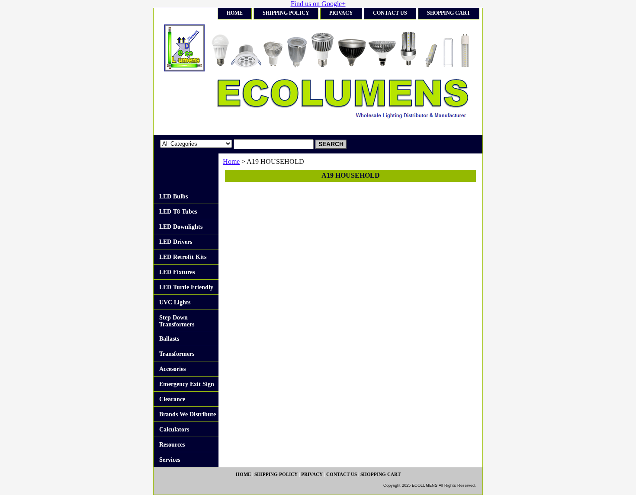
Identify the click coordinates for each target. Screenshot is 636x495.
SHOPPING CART (448, 13)
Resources (172, 444)
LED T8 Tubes (178, 211)
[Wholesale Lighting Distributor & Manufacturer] (262, 77)
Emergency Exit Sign (186, 384)
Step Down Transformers (176, 321)
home (235, 13)
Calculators (174, 429)
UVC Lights (174, 302)
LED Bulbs (173, 196)
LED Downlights (180, 227)
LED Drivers (175, 242)
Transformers (176, 354)
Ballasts (169, 338)
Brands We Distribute (187, 414)
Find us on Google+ (318, 3)
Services (169, 460)
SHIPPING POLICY (286, 13)
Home (231, 161)
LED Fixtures (177, 272)
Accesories (172, 369)
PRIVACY (341, 13)
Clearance (172, 399)
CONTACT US (390, 13)
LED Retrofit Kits (182, 257)
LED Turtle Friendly (186, 287)
